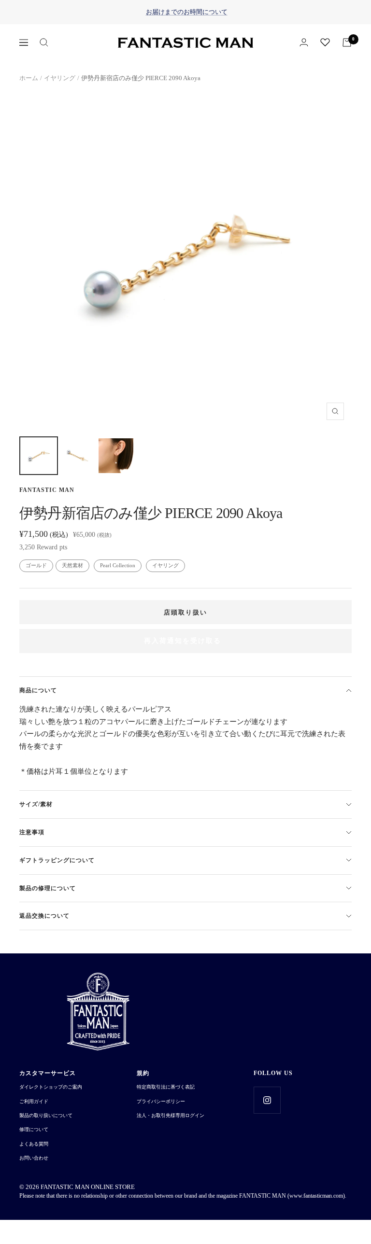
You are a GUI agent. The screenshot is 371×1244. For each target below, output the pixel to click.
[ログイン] (304, 42)
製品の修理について (47, 888)
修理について (33, 1129)
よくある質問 (33, 1143)
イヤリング (59, 78)
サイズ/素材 (36, 804)
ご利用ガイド (33, 1101)
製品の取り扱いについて (45, 1115)
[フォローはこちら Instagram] (267, 1100)
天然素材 (72, 565)
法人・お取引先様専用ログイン (170, 1115)
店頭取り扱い (185, 612)
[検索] (44, 42)
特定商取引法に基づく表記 (166, 1087)
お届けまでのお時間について (187, 11)
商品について (38, 690)
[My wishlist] (325, 42)
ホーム (28, 78)
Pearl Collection (117, 565)
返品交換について (44, 915)
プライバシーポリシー (161, 1101)
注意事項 (31, 832)
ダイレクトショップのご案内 (50, 1087)
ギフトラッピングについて (57, 860)
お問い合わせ (33, 1157)
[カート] (347, 42)
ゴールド (36, 565)
